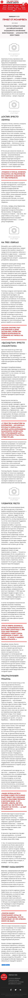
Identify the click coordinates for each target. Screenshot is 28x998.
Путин (19, 9)
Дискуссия (10, 5)
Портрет (5, 7)
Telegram (7, 965)
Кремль (24, 9)
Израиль (4, 9)
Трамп (15, 9)
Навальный (10, 9)
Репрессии (22, 5)
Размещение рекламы (13, 980)
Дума (14, 10)
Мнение (5, 5)
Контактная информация (14, 978)
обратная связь (12, 975)
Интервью (16, 5)
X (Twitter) (3, 965)
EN (23, 4)
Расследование (11, 7)
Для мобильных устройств (14, 983)
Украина (23, 7)
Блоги (17, 7)
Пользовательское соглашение (16, 982)
